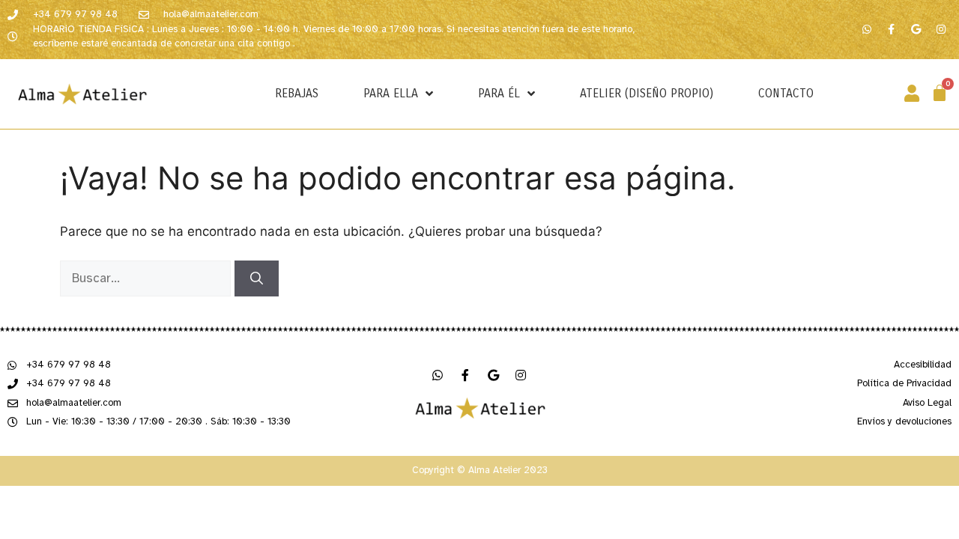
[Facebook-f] (891, 29)
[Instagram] (941, 29)
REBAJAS (296, 93)
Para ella (390, 93)
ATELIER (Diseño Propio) (646, 93)
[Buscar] (257, 278)
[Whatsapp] (866, 29)
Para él (499, 93)
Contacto (786, 93)
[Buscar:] (147, 277)
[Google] (916, 29)
